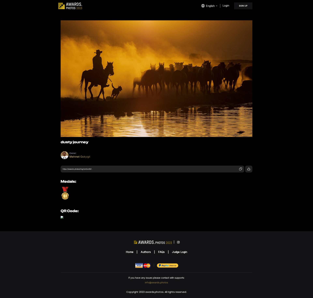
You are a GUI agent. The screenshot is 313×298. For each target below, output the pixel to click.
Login (226, 5)
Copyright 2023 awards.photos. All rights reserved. (156, 292)
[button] (209, 6)
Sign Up (243, 6)
